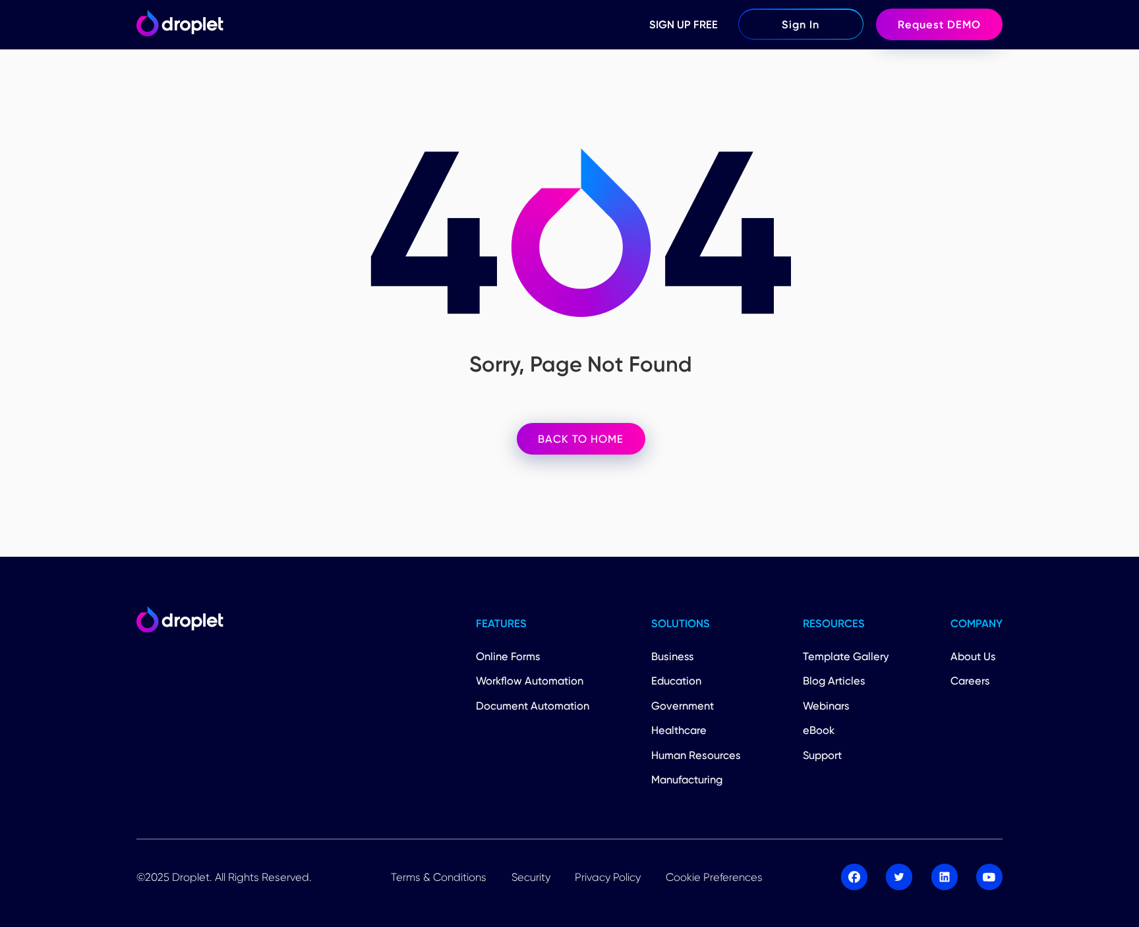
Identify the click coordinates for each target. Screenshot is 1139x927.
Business (672, 656)
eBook (818, 730)
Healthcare (679, 730)
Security (530, 877)
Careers (970, 680)
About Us (973, 656)
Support (822, 755)
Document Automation (532, 705)
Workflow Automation (529, 680)
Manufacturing (686, 779)
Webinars (826, 705)
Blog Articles (834, 680)
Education (676, 680)
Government (682, 705)
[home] (179, 24)
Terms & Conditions (438, 877)
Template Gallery (846, 656)
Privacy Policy (608, 877)
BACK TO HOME (581, 438)
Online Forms (508, 656)
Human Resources (696, 755)
